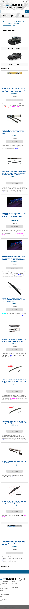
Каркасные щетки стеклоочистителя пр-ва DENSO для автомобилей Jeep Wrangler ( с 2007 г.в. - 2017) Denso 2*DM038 (14, 215)
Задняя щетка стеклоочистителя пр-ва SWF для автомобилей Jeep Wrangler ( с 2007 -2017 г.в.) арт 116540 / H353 (13, 90)
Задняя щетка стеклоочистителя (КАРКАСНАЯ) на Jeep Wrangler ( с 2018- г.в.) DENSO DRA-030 (14, 299)
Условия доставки (14, 584)
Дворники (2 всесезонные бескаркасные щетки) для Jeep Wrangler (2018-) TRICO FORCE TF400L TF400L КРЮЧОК (14, 173)
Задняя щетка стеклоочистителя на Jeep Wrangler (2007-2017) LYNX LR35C (14, 502)
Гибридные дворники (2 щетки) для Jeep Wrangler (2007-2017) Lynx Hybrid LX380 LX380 (14, 381)
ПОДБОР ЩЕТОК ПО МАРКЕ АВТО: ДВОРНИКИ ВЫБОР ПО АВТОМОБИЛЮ (13, 23)
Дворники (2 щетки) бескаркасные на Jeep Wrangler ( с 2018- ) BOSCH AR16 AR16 (13, 131)
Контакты (15, 587)
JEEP (14, 25)
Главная (14, 579)
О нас (13, 581)
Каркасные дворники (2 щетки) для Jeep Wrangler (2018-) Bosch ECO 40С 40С (14, 340)
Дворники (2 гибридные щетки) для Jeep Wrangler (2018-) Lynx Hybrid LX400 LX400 (14, 422)
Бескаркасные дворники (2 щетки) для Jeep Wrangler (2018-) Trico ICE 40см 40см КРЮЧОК (14, 543)
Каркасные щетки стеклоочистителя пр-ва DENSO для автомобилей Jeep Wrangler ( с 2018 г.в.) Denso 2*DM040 (14, 258)
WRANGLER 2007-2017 (14, 48)
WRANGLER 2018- (14, 64)
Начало (5, 22)
